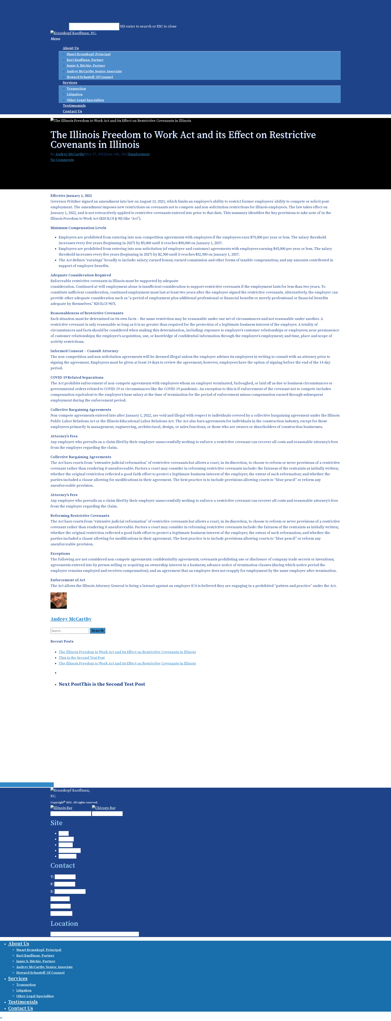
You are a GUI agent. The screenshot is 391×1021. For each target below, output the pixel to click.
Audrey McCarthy (70, 154)
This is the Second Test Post (82, 657)
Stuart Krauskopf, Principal (89, 54)
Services (70, 82)
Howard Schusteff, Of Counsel (90, 77)
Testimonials (74, 105)
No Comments (62, 160)
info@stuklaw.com (70, 891)
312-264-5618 (64, 884)
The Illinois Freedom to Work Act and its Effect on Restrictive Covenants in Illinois (127, 652)
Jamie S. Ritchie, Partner (86, 66)
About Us (71, 48)
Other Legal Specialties (85, 100)
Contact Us (72, 111)
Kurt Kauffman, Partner (85, 60)
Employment (139, 154)
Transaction (76, 89)
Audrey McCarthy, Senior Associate (94, 71)
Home (64, 833)
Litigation (74, 94)
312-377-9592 (65, 876)
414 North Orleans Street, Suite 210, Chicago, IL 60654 (95, 934)
